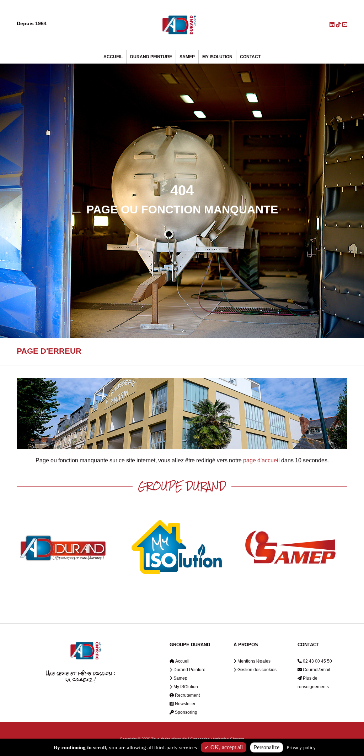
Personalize (266, 747)
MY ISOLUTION (217, 56)
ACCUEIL (113, 56)
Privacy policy (301, 747)
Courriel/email (316, 669)
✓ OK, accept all (223, 747)
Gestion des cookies (256, 669)
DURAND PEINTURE (151, 56)
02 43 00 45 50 (317, 661)
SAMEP (187, 56)
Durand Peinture (188, 669)
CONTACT (250, 56)
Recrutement (187, 695)
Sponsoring (185, 712)
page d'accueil (261, 460)
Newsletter (185, 703)
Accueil (182, 661)
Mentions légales (253, 661)
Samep (179, 678)
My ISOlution (185, 686)
